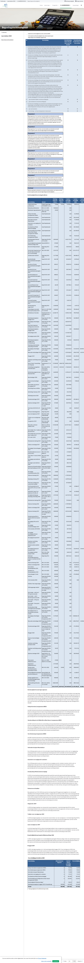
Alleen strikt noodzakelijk (46, 961)
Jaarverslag (46, 5)
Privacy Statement (42, 958)
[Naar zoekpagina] (81, 5)
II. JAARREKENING (21, 1)
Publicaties (3, 1)
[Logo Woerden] (5, 5)
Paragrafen (54, 5)
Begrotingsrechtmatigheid (7, 39)
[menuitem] (69, 1)
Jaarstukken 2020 (11, 1)
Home (41, 5)
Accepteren (55, 961)
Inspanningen (76, 5)
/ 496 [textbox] (74, 961)
